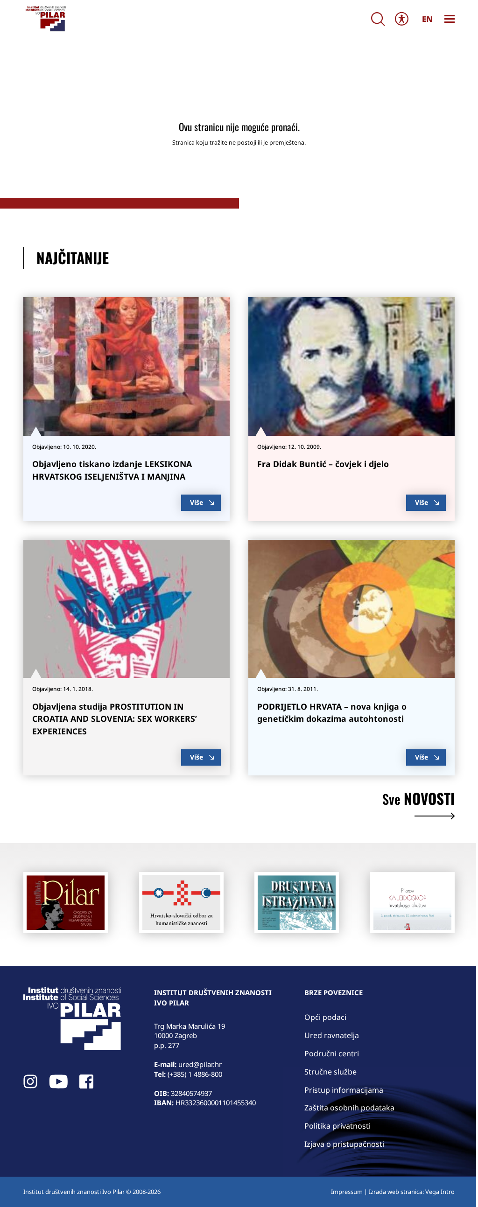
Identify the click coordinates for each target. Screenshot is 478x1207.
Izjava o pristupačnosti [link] (344, 1144)
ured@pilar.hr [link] (200, 1064)
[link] (45, 19)
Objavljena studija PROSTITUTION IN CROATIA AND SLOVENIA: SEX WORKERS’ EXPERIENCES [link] (114, 719)
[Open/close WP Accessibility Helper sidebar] (402, 19)
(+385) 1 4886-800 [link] (195, 1074)
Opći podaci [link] (325, 1017)
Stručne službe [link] (330, 1072)
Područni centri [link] (331, 1053)
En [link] (427, 19)
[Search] (378, 19)
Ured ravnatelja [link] (331, 1035)
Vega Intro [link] (440, 1191)
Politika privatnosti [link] (337, 1126)
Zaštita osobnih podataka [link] (349, 1107)
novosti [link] (418, 800)
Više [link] (196, 502)
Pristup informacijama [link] (343, 1090)
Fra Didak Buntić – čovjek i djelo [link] (323, 463)
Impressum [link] (347, 1191)
